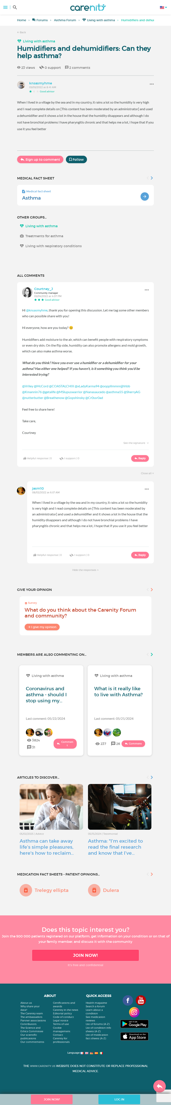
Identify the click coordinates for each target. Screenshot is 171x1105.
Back (22, 32)
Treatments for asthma (44, 236)
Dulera (111, 890)
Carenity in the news (65, 1009)
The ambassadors (31, 1017)
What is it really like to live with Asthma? (118, 692)
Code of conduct (63, 1017)
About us (26, 1002)
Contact (58, 1034)
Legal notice (60, 1020)
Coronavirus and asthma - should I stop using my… (46, 695)
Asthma (31, 198)
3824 (36, 740)
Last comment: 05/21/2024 (113, 718)
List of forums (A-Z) (97, 1024)
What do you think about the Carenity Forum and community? (80, 613)
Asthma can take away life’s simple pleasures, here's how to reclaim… (47, 847)
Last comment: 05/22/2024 (45, 718)
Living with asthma (101, 20)
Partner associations (33, 1020)
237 (103, 744)
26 (118, 744)
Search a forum (95, 1006)
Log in (119, 1099)
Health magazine (96, 1002)
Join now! (85, 955)
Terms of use (61, 1024)
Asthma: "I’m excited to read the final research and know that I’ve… (115, 847)
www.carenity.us (42, 1066)
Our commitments (32, 1041)
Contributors (28, 1024)
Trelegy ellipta (51, 890)
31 (33, 747)
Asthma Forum (65, 20)
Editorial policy (62, 1013)
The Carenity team (31, 1013)
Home (21, 20)
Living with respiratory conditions (53, 246)
